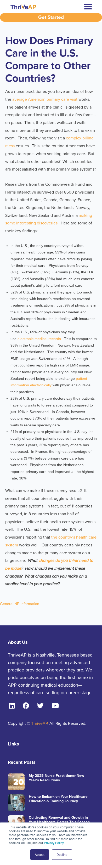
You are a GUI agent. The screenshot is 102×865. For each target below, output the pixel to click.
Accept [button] (39, 854)
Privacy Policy (54, 842)
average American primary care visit (45, 99)
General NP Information (19, 604)
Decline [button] (61, 854)
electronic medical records (38, 339)
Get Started (51, 17)
